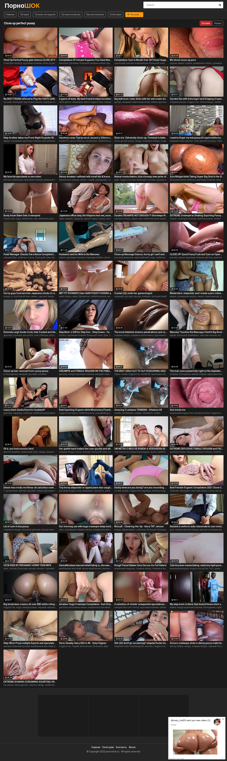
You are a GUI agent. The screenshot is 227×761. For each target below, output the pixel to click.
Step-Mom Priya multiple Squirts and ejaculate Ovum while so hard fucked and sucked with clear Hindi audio (30, 643)
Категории (115, 14)
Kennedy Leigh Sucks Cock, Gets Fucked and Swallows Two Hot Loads (30, 332)
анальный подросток (181, 413)
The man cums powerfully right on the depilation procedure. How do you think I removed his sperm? (197, 371)
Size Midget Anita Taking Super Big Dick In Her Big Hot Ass (197, 176)
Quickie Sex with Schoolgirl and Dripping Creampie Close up (197, 99)
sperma (218, 257)
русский (32, 374)
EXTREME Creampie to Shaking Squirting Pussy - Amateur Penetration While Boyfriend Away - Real (197, 215)
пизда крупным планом (81, 374)
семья (112, 335)
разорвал (87, 490)
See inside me (177, 409)
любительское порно (154, 218)
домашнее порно (202, 63)
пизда (6, 296)
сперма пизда (122, 335)
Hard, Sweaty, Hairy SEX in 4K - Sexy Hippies (82, 643)
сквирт (138, 413)
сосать (62, 335)
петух (136, 607)
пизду (138, 141)
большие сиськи (166, 529)
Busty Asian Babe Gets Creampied (21, 215)
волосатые (12, 490)
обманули (77, 102)
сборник (174, 490)
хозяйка (42, 374)
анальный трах (29, 452)
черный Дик (10, 257)
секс (61, 529)
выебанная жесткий (70, 568)
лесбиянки (91, 141)
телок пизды (206, 102)
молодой (18, 102)
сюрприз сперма (52, 102)
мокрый (174, 141)
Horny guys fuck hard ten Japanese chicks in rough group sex (30, 293)
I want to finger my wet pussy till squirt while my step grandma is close (197, 137)
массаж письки (208, 335)
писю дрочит (186, 141)
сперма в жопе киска (142, 335)
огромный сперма (74, 529)
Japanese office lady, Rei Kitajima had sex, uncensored (86, 215)
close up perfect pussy (54, 63)
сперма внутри (178, 102)
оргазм (129, 296)
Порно (13, 5)
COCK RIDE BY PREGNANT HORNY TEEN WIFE (27, 565)
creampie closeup (12, 63)
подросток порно (68, 413)
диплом (7, 335)
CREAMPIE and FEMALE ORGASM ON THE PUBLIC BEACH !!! (86, 371)
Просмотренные (95, 14)
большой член (157, 63)
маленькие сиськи (69, 179)
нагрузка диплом (31, 529)
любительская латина (110, 141)
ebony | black (176, 646)
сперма (174, 374)
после (78, 452)
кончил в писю (122, 218)
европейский (141, 257)
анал (75, 296)
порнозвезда (212, 296)
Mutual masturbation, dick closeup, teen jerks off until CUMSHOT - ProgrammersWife (141, 176)
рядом (173, 63)
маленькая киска (179, 568)
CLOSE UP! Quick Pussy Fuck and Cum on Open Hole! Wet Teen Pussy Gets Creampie (197, 254)
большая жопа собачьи (183, 179)
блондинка (12, 374)
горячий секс (52, 568)
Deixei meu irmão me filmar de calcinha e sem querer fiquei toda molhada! (30, 487)
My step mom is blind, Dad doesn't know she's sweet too (197, 604)
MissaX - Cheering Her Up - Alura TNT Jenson (139, 526)
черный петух (215, 646)
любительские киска (167, 257)
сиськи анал (53, 452)
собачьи (22, 257)
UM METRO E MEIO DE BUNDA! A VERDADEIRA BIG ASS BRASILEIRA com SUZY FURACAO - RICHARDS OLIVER (141, 448)
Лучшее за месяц (70, 14)
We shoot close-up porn (183, 60)
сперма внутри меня (99, 607)
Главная (10, 14)
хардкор (78, 218)
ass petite (28, 335)
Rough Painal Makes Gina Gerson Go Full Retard (140, 565)
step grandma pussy (205, 141)
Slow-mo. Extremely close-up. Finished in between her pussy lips (141, 137)
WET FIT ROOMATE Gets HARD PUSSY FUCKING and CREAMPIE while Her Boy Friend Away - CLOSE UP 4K (86, 293)
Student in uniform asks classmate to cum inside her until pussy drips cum (197, 526)
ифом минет (128, 529)
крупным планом (32, 63)
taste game (65, 102)
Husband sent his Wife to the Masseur (79, 254)
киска (154, 102)
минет (34, 296)
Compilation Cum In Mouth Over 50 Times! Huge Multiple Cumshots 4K (141, 60)
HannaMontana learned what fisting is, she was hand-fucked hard (86, 565)
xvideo (157, 413)
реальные (17, 179)
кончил (7, 179)
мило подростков (93, 102)
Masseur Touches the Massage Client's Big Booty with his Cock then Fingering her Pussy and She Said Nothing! (197, 332)
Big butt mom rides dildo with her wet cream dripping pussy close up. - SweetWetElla (141, 99)
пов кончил (55, 335)
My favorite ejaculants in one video (22, 176)
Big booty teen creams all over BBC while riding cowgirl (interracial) (30, 604)
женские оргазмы (68, 63)
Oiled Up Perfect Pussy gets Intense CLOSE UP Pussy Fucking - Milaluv (30, 60)
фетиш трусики (27, 490)
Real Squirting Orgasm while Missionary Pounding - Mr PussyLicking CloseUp (86, 409)
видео (173, 296)
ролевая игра (215, 529)
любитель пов (29, 218)
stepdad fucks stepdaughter (129, 646)
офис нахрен (66, 218)
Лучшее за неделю (45, 14)
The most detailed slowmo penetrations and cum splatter (141, 332)
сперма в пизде (151, 141)
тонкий (112, 179)
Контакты (121, 747)
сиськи (160, 179)
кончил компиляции (137, 63)
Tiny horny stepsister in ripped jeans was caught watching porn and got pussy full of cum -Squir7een (86, 487)
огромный (16, 141)
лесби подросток (130, 374)
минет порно (91, 218)
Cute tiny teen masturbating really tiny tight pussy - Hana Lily (197, 565)
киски (182, 452)
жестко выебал (11, 452)
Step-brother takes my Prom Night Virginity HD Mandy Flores (30, 137)
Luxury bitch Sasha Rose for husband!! (24, 409)
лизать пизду (36, 685)
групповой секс (21, 296)
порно (188, 63)
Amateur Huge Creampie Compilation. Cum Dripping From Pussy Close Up (86, 604)
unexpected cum (123, 607)
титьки (13, 568)
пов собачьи (41, 335)
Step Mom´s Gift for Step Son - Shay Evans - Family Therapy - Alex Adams (86, 332)
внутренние (48, 141)
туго (211, 568)
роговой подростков (70, 490)
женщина (185, 490)
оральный (119, 63)
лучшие (7, 102)
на (109, 452)
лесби (117, 413)
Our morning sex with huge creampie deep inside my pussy (86, 526)
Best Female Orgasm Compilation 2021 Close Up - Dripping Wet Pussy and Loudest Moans (197, 487)
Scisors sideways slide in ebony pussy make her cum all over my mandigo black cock (197, 643)
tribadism (148, 413)
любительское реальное (51, 218)
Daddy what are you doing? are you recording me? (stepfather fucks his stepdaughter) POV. (141, 487)
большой (84, 63)
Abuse (132, 747)
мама (173, 607)
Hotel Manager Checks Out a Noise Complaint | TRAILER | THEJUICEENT (30, 254)
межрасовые (29, 607)
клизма (146, 296)
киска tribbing (77, 141)
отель (31, 257)
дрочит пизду (46, 296)
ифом (6, 141)
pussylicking (102, 413)
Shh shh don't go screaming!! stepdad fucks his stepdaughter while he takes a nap (141, 643)
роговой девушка (123, 257)
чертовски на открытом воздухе (132, 452)
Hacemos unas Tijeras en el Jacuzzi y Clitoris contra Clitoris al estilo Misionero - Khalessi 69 (86, 137)
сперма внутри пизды (104, 529)
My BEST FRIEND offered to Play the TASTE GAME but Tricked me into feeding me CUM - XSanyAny (30, 99)
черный (42, 607)
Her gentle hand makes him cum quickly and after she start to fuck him (86, 448)
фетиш (209, 257)
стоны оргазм (215, 490)
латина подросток (162, 490)
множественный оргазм (16, 646)
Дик (116, 179)
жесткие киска (199, 490)
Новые (217, 23)
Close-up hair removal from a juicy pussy (25, 371)
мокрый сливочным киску (136, 102)
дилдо (117, 102)
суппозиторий (158, 296)
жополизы (111, 218)
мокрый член (102, 374)
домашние (101, 179)
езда (18, 218)
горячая (221, 141)
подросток (193, 102)
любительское (205, 218)
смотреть (99, 490)
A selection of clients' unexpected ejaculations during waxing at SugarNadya (141, 604)
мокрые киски (97, 63)
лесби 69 (64, 141)
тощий (90, 179)
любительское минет (44, 413)
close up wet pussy (124, 141)
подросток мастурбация (133, 179)
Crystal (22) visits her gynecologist (133, 293)
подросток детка (199, 568)
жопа (153, 452)
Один (117, 374)
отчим (117, 490)
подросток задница (140, 490)
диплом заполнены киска (73, 607)
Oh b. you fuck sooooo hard (18, 448)
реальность (50, 179)
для (172, 529)
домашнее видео (187, 296)
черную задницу (56, 607)
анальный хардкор (124, 568)
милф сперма (199, 374)
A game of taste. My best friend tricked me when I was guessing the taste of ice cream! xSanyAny (86, 99)
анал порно (65, 296)
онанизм (119, 296)
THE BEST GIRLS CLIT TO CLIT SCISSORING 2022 (140, 371)
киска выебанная (91, 568)
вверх (181, 63)
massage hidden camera (99, 257)
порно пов (9, 218)
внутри (203, 529)
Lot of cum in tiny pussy (16, 526)
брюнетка (84, 296)
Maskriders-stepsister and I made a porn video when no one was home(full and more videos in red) (197, 293)
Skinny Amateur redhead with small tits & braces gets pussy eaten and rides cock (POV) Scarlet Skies (86, 176)
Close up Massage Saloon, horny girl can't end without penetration (141, 254)
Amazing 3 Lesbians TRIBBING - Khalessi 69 (138, 409)
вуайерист (193, 335)
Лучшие (24, 14)
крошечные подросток (53, 529)
